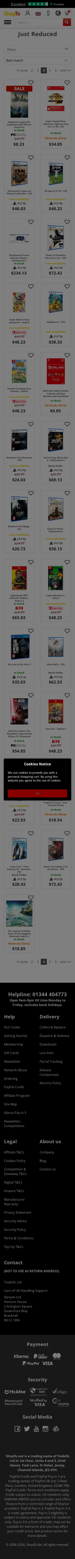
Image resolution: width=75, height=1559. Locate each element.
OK (38, 793)
